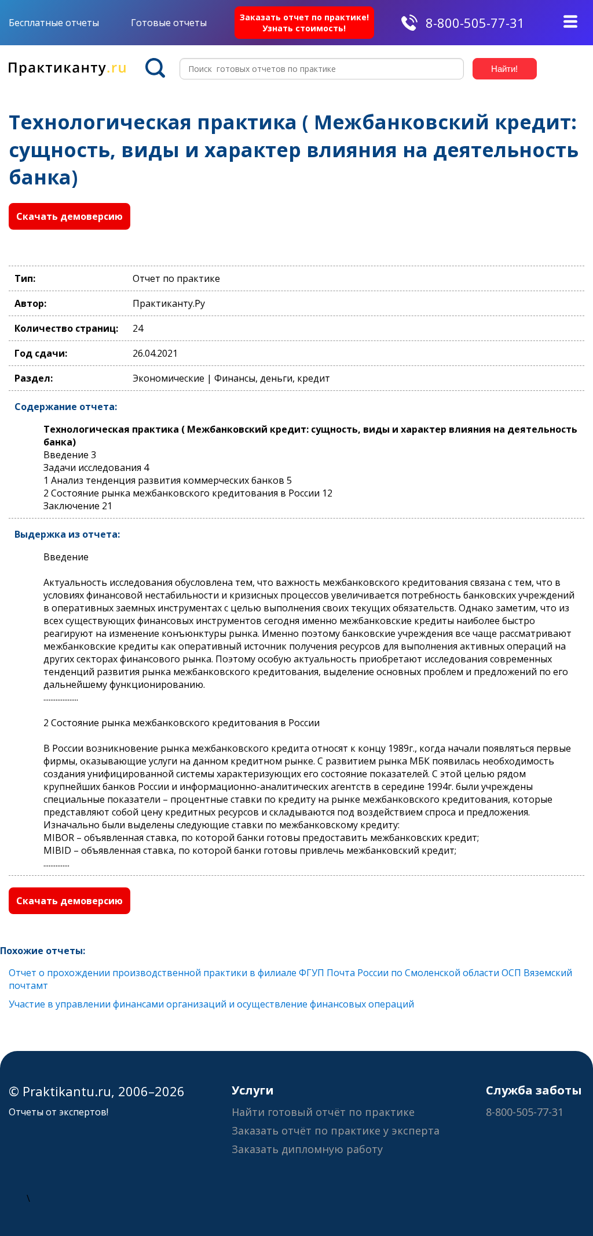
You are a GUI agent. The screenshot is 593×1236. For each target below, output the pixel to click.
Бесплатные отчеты (54, 22)
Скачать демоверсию (69, 216)
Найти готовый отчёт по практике (323, 1112)
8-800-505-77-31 (475, 22)
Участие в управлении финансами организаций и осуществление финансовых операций (211, 1004)
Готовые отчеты (169, 22)
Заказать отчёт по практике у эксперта (336, 1130)
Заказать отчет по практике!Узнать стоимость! (304, 23)
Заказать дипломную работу (307, 1149)
